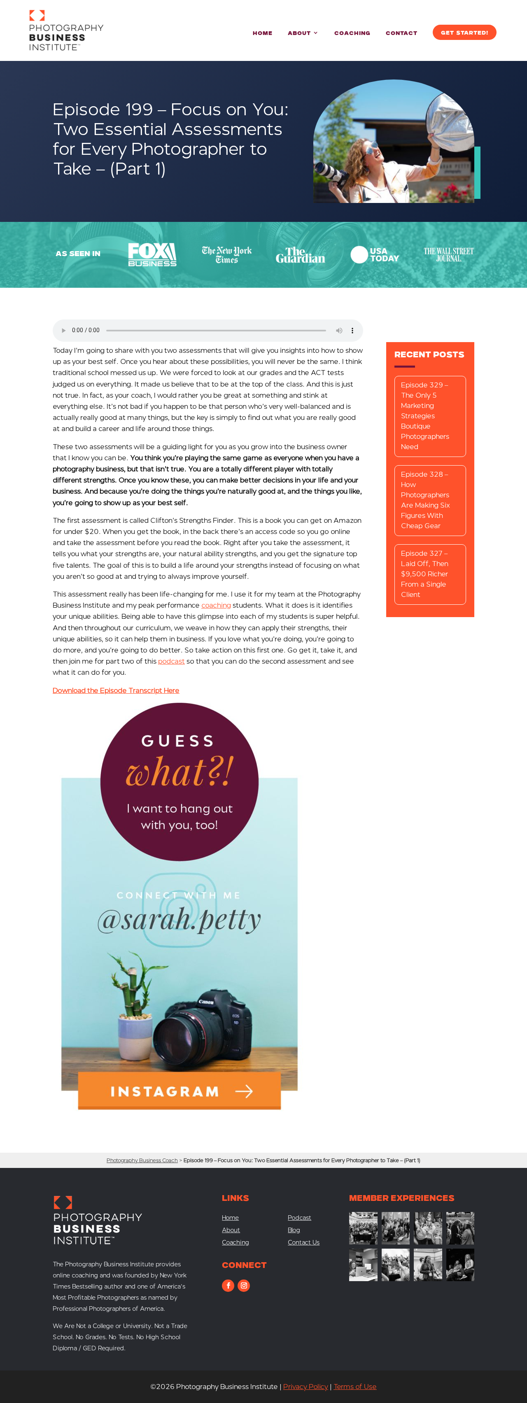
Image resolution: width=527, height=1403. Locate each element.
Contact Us (303, 1243)
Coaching (352, 33)
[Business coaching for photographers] (363, 1242)
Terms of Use (355, 1387)
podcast (171, 661)
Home (263, 33)
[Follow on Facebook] (228, 1285)
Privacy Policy (305, 1387)
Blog (294, 1231)
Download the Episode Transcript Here (116, 691)
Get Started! (464, 33)
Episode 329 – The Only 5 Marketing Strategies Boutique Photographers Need (425, 416)
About (299, 33)
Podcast (299, 1218)
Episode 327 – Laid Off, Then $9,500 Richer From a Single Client (424, 574)
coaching (216, 605)
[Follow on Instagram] (244, 1285)
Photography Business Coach (142, 1160)
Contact (401, 33)
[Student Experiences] (363, 1279)
